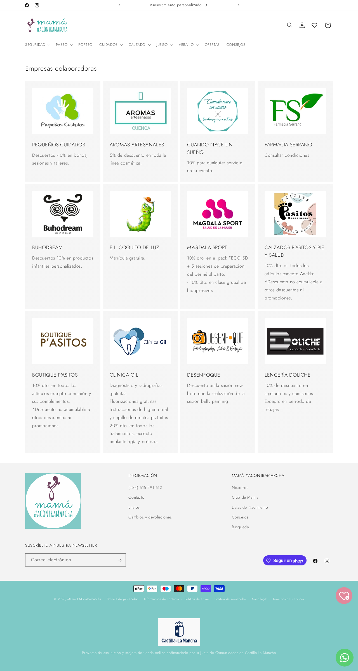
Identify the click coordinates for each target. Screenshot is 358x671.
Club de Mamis (245, 497)
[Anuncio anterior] (119, 5)
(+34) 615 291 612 (145, 488)
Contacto (136, 497)
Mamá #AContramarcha (84, 599)
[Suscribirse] (119, 560)
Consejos (240, 517)
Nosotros (240, 488)
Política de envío (197, 599)
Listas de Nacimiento (250, 507)
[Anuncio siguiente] (238, 5)
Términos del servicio (288, 599)
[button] (37, 45)
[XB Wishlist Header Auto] (314, 25)
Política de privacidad (122, 599)
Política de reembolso (230, 599)
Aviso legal (259, 599)
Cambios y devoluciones (150, 517)
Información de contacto (161, 599)
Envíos (134, 507)
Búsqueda (240, 527)
